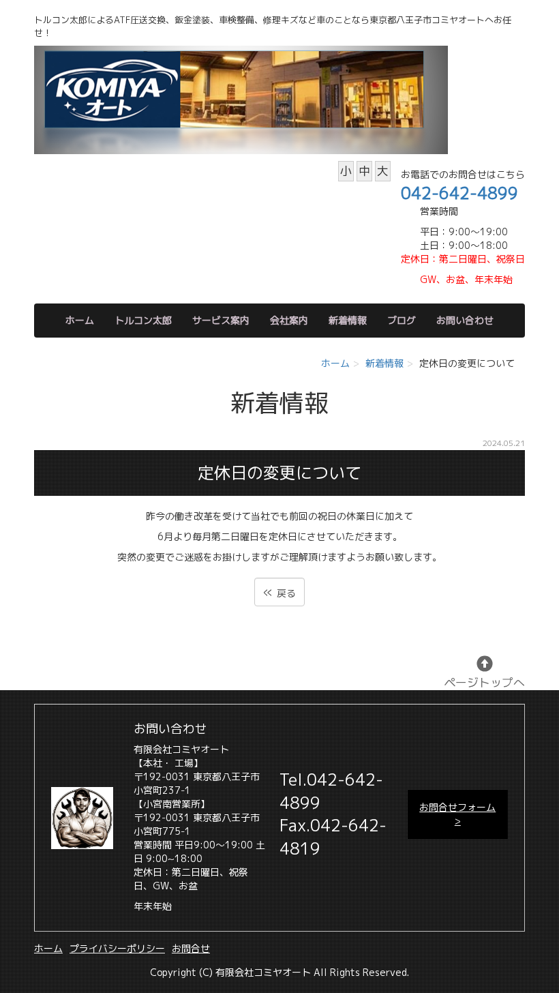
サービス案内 (221, 320)
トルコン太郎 (143, 320)
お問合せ (191, 948)
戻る (279, 591)
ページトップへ (484, 682)
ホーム (79, 320)
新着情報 (348, 320)
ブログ (401, 320)
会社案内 (289, 320)
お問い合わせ (465, 320)
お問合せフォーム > (457, 814)
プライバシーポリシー (117, 948)
